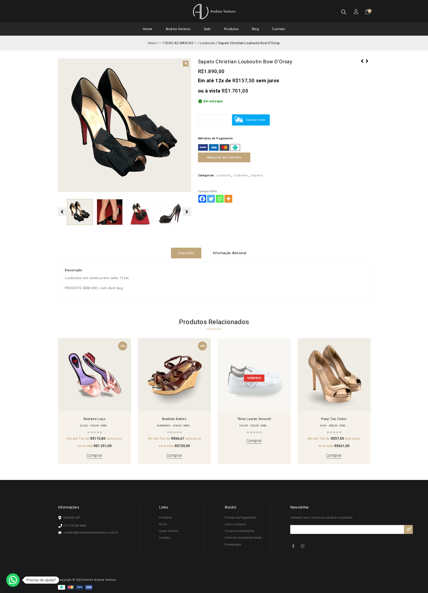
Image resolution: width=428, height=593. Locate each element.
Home (147, 29)
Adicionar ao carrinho (224, 157)
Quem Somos (168, 531)
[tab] (188, 253)
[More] (228, 199)
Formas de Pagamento (240, 517)
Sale (207, 29)
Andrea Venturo (178, 29)
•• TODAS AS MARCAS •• (178, 43)
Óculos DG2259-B (362, 64)
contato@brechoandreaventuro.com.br (91, 532)
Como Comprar (235, 524)
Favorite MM (367, 64)
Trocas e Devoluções (239, 531)
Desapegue (233, 544)
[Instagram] (303, 546)
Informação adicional (229, 253)
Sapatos (257, 175)
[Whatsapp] (220, 199)
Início (152, 43)
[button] (186, 63)
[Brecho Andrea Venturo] (214, 11)
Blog (255, 29)
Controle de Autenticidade (243, 537)
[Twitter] (211, 199)
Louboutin (207, 43)
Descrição (186, 253)
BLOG (163, 524)
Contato (278, 29)
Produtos (231, 29)
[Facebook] (202, 199)
